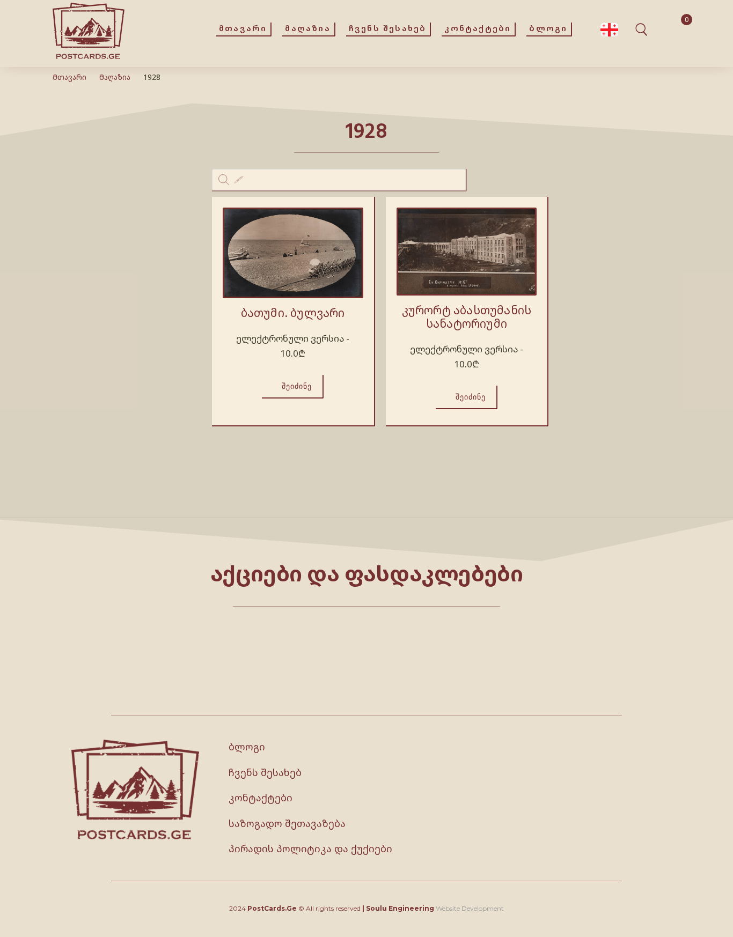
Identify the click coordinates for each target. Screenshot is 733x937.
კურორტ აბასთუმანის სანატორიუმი (467, 317)
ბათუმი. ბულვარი (293, 312)
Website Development (470, 908)
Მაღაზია (114, 77)
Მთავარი (69, 77)
